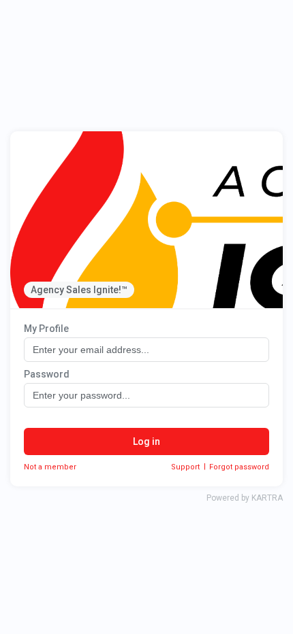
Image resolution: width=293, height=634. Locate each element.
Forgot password (239, 467)
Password (47, 374)
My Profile (46, 328)
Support (185, 467)
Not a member (50, 467)
